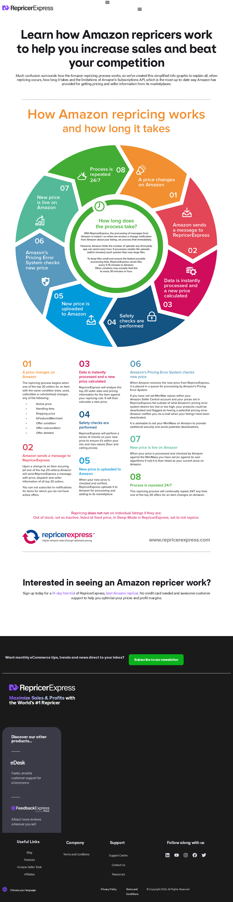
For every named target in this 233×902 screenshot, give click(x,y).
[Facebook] (194, 855)
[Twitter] (203, 855)
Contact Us (118, 865)
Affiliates (29, 874)
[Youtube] (176, 855)
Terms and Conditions (76, 854)
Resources (118, 874)
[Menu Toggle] (107, 2)
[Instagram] (185, 855)
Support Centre (118, 855)
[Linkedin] (167, 855)
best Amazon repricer (122, 593)
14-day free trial (63, 593)
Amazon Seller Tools (29, 867)
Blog (29, 852)
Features (29, 859)
